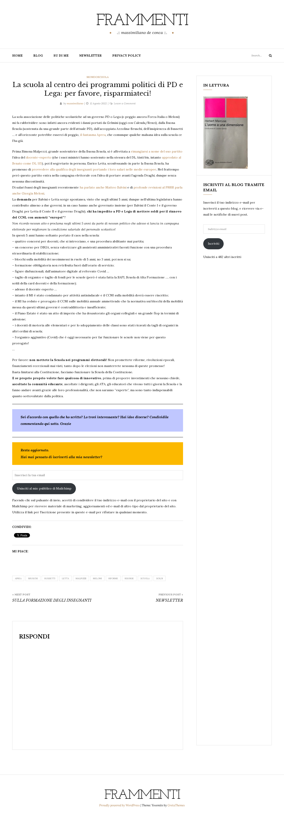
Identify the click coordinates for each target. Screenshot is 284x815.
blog (38, 56)
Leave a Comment (125, 103)
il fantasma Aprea (93, 135)
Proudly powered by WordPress (119, 805)
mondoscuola (98, 77)
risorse (129, 578)
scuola (145, 578)
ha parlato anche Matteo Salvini (103, 187)
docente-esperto (38, 157)
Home (17, 56)
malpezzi (81, 578)
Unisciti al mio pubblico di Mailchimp (44, 488)
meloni (97, 578)
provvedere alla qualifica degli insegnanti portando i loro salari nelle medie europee (94, 169)
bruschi (33, 578)
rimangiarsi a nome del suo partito (156, 151)
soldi (159, 578)
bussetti (49, 578)
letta (65, 578)
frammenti (142, 21)
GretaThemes (176, 805)
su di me (61, 56)
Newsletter (90, 56)
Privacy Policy (126, 56)
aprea (18, 578)
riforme (113, 578)
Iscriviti (213, 244)
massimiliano (75, 103)
